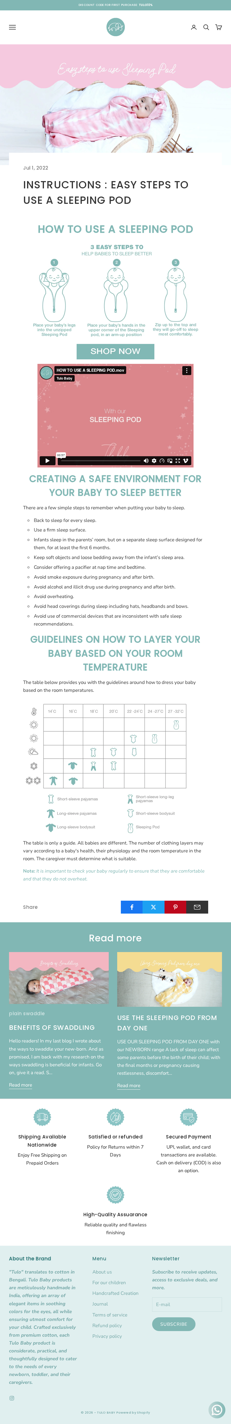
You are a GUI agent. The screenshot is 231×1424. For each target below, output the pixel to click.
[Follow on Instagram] (12, 1398)
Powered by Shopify (133, 1412)
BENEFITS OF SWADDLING (52, 1027)
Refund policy (107, 1325)
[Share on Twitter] (153, 907)
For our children (109, 1282)
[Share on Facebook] (132, 907)
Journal (100, 1304)
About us (102, 1272)
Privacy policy (107, 1336)
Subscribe (173, 1324)
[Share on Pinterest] (175, 907)
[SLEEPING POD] (115, 351)
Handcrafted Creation (115, 1293)
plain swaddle (27, 1013)
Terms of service (109, 1315)
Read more (20, 1085)
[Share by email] (197, 907)
